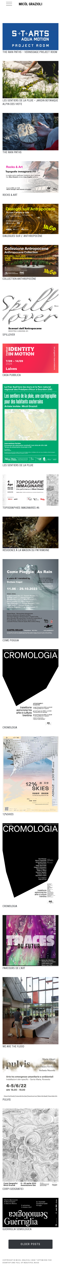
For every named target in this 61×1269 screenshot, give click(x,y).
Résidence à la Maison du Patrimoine (26, 550)
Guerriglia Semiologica (17, 1229)
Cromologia (10, 727)
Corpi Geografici (13, 1189)
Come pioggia (11, 640)
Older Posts (30, 1244)
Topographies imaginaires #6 (21, 507)
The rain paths (12, 152)
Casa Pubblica (12, 375)
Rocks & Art (10, 194)
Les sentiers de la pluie (18, 465)
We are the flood (13, 1046)
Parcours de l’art (14, 968)
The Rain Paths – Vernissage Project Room (30, 52)
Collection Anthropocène (19, 278)
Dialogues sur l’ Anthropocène (22, 236)
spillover (9, 334)
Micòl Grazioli (30, 4)
